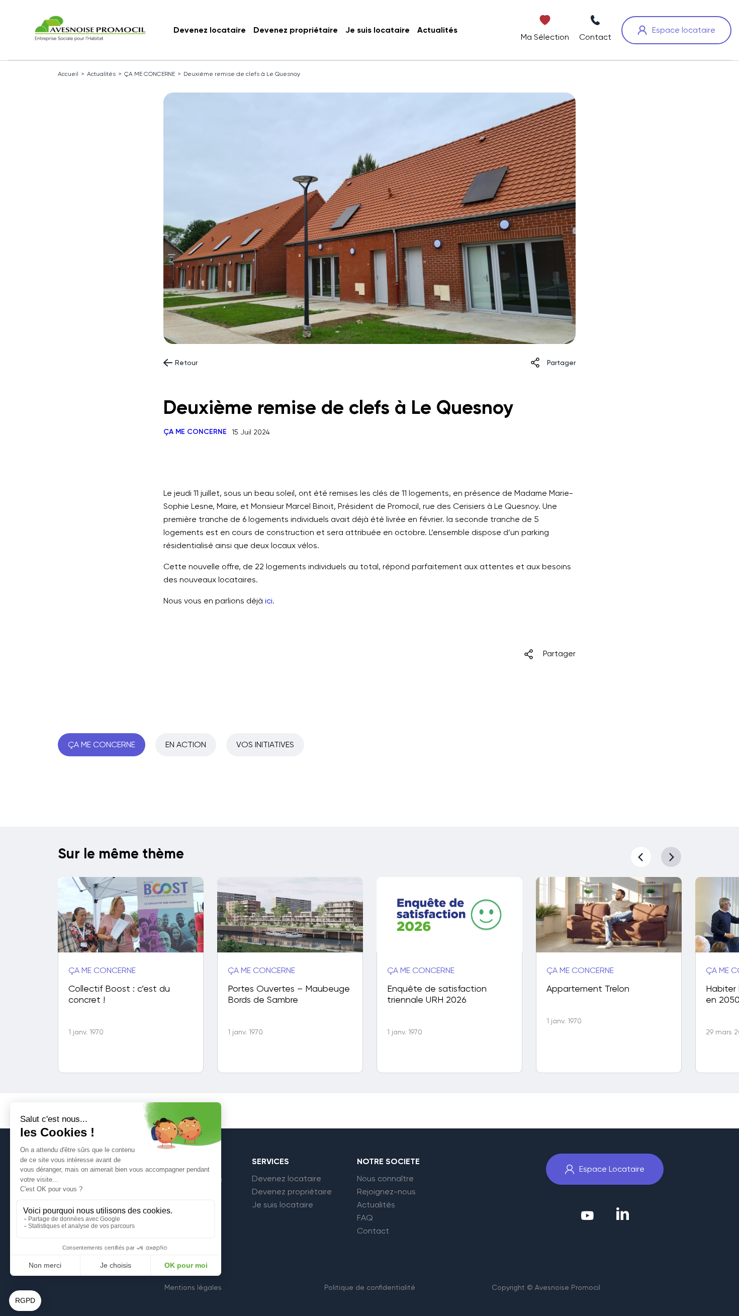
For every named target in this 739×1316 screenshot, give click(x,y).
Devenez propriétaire (292, 1192)
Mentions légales (193, 1287)
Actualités (101, 74)
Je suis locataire (282, 1205)
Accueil (68, 74)
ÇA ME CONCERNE (149, 74)
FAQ (365, 1218)
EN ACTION (185, 744)
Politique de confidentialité (369, 1287)
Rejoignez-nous (386, 1192)
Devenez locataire (286, 1179)
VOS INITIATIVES (265, 744)
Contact (373, 1231)
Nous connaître (385, 1179)
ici (268, 600)
